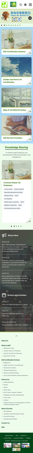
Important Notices (18, 438)
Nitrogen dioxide (8, 195)
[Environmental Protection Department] (4, 4)
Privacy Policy (7, 438)
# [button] (30, 18)
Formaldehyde (8, 198)
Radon (22, 202)
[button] (4, 25)
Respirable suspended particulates (13, 192)
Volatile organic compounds (11, 202)
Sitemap (28, 438)
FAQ (17, 435)
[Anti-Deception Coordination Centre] (7, 445)
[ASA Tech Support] (16, 445)
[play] (2, 25)
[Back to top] (29, 450)
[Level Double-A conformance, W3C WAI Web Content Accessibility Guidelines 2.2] (16, 449)
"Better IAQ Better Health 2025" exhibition (15, 325)
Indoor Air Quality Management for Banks (15, 304)
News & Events (9, 435)
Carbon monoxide (19, 189)
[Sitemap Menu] (16, 336)
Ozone (16, 195)
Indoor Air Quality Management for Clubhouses (13, 315)
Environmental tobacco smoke (12, 208)
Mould (20, 205)
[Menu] (30, 4)
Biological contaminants (10, 205)
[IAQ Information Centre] (13, 4)
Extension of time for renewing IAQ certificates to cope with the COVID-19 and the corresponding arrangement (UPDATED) (14, 264)
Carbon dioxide (8, 189)
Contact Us (23, 435)
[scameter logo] (25, 445)
